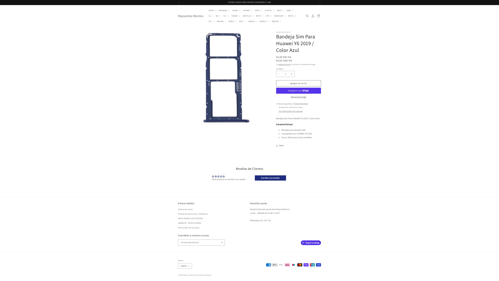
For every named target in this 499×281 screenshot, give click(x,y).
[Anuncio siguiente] (320, 2)
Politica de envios (185, 209)
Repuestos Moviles (189, 275)
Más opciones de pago (298, 97)
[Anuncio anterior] (179, 2)
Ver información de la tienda (291, 111)
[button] (212, 10)
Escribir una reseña (270, 178)
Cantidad (279, 69)
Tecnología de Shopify (203, 275)
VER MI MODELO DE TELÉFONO (190, 218)
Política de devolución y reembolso (193, 214)
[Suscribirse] (222, 243)
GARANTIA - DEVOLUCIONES (189, 223)
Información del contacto (188, 227)
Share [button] (281, 145)
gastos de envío (284, 64)
